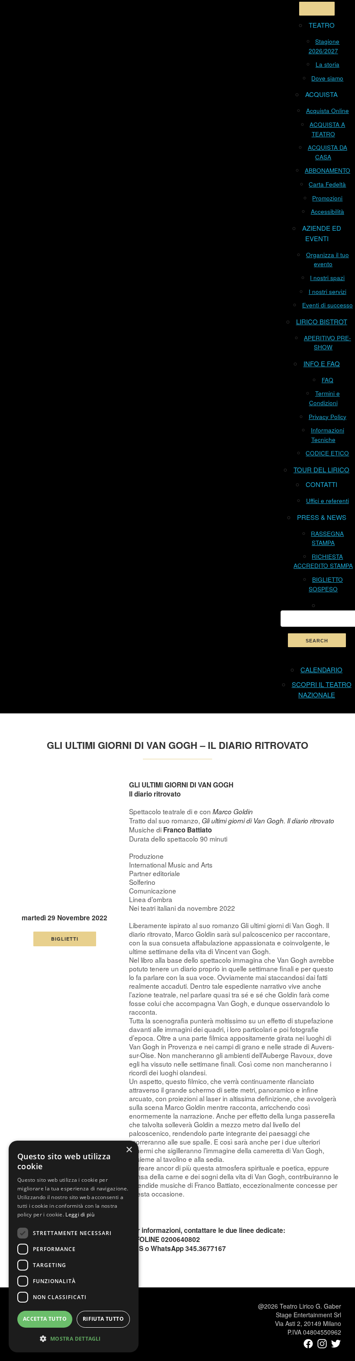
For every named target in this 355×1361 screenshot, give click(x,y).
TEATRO (322, 24)
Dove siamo (327, 78)
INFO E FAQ (321, 363)
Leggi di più (79, 1214)
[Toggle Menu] (317, 9)
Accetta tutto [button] (45, 1318)
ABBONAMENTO (327, 170)
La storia (327, 64)
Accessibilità (327, 211)
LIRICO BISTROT (321, 321)
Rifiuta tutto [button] (103, 1318)
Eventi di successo (327, 305)
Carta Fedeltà (327, 184)
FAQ (327, 380)
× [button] (129, 1150)
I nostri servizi (327, 291)
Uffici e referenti (327, 501)
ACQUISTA (321, 94)
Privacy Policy (327, 417)
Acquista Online (327, 110)
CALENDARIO (321, 669)
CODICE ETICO (327, 453)
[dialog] (74, 1246)
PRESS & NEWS (321, 517)
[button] (73, 1338)
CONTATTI (321, 484)
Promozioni (327, 198)
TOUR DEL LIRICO (321, 469)
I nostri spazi (327, 278)
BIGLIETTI (64, 938)
